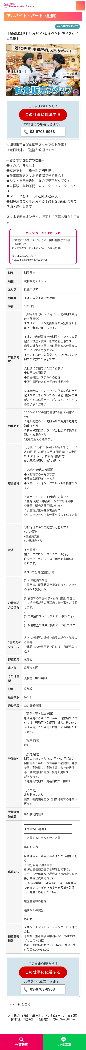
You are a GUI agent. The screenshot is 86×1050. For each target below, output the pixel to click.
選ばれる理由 (21, 1015)
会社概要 (43, 1019)
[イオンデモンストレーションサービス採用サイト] (19, 5)
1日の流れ (37, 1015)
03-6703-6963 (42, 131)
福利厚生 (16, 1019)
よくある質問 (70, 1015)
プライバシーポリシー (63, 1019)
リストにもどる (19, 1004)
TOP (8, 1015)
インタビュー (53, 1015)
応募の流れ (30, 1019)
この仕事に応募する (43, 115)
